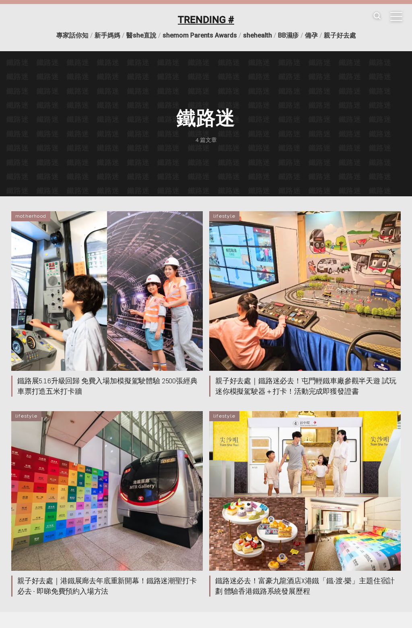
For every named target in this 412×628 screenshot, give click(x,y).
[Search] (377, 16)
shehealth (257, 35)
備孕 (311, 35)
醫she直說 (141, 35)
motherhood (30, 216)
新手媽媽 (107, 35)
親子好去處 (340, 35)
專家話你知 (72, 35)
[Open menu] (396, 16)
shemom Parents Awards (200, 35)
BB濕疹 (288, 35)
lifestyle (224, 216)
